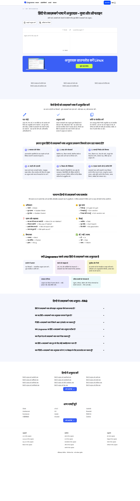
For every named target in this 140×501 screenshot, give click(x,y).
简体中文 (88, 414)
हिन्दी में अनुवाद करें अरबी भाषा (93, 377)
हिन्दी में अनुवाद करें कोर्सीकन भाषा (94, 382)
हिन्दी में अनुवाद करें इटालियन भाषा (38, 86)
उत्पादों (49, 2)
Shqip (24, 408)
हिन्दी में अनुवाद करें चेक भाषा (61, 385)
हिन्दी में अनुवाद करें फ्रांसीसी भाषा (71, 86)
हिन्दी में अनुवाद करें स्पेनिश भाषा (102, 83)
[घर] (24, 9)
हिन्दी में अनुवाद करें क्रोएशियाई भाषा (31, 385)
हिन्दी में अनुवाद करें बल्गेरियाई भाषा (30, 382)
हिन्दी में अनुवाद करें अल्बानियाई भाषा (62, 377)
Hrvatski (56, 416)
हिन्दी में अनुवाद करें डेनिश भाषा (93, 385)
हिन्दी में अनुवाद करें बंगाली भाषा (93, 380)
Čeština (88, 416)
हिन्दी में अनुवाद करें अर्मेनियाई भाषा (30, 380)
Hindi (65, 30)
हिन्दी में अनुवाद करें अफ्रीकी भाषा (30, 377)
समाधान (37, 2)
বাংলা (55, 411)
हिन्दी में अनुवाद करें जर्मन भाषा (71, 83)
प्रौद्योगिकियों (44, 2)
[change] (70, 30)
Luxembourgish (78, 30)
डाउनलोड (107, 2)
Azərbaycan (26, 411)
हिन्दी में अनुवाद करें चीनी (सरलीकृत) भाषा (64, 382)
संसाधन (54, 2)
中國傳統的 (26, 416)
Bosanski (89, 411)
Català (56, 414)
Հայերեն (88, 408)
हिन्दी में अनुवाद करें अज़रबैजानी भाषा (62, 380)
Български (26, 414)
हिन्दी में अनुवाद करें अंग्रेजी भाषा (38, 83)
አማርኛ (56, 408)
